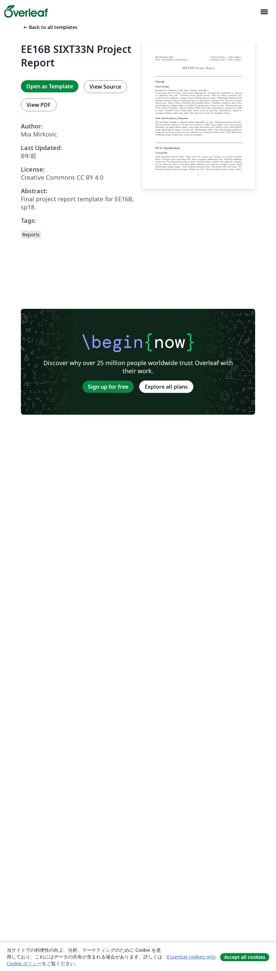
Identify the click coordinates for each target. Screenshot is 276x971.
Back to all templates (49, 27)
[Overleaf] (26, 11)
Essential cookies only (191, 956)
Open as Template (49, 86)
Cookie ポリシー (24, 963)
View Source (105, 86)
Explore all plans (166, 386)
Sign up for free (108, 386)
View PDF (39, 105)
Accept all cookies (244, 957)
